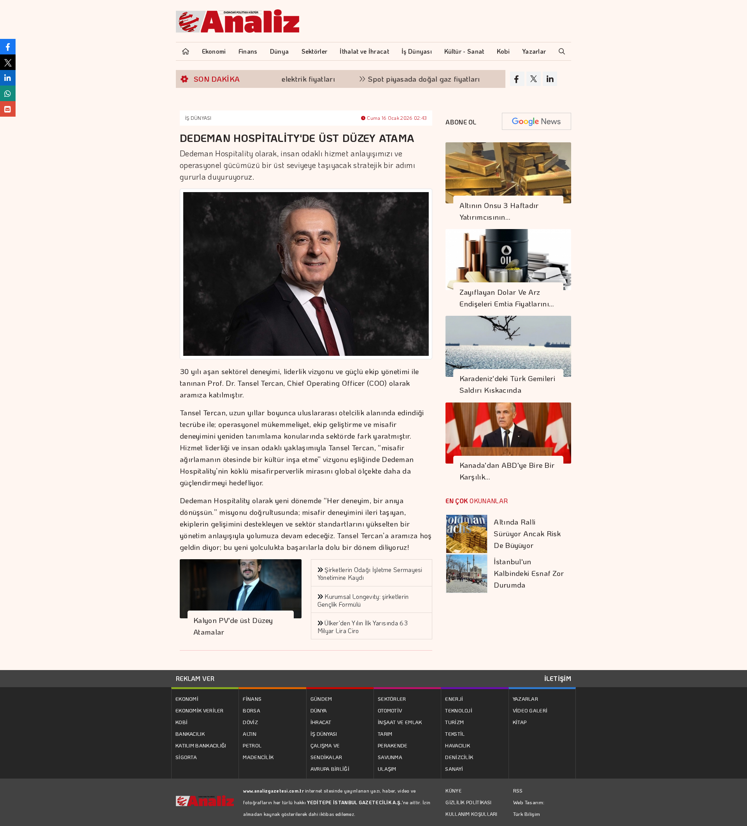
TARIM (385, 733)
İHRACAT (320, 722)
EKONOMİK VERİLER (199, 710)
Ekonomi (214, 51)
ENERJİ (454, 698)
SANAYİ (454, 768)
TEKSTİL (455, 733)
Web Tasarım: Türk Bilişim (529, 808)
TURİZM (454, 722)
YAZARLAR (525, 698)
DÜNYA (318, 710)
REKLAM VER (195, 678)
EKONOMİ (186, 698)
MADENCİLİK (258, 757)
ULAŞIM (387, 768)
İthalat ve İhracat (364, 51)
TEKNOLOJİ (458, 710)
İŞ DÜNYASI (198, 118)
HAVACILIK (457, 745)
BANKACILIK (190, 733)
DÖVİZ (250, 722)
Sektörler (315, 51)
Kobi (503, 51)
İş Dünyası (417, 51)
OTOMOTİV (390, 710)
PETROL (252, 745)
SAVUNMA (390, 757)
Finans (248, 51)
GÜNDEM (321, 698)
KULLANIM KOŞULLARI (471, 814)
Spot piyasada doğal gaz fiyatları (401, 79)
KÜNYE (453, 791)
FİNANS (252, 698)
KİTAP (520, 722)
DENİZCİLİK (459, 757)
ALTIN (249, 733)
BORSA (251, 710)
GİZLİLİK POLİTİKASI (468, 802)
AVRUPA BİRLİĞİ (329, 768)
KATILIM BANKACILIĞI (200, 745)
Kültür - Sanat (464, 51)
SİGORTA (186, 757)
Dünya (279, 51)
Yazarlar (534, 51)
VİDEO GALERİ (530, 710)
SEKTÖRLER (392, 698)
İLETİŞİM (557, 678)
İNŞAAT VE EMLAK (400, 722)
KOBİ (181, 722)
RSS (518, 790)
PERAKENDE (393, 745)
